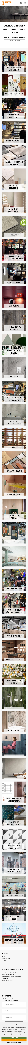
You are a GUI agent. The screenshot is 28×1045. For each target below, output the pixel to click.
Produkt (12, 40)
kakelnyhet (22, 37)
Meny (25, 3)
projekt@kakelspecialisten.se (13, 976)
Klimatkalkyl (18, 39)
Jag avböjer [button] (14, 1040)
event (10, 37)
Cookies (4, 960)
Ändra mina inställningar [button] (14, 1042)
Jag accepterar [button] (14, 1037)
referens (17, 40)
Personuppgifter (6, 958)
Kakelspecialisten (9, 39)
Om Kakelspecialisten (7, 957)
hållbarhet (15, 37)
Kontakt (19, 3)
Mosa (23, 39)
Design (6, 37)
